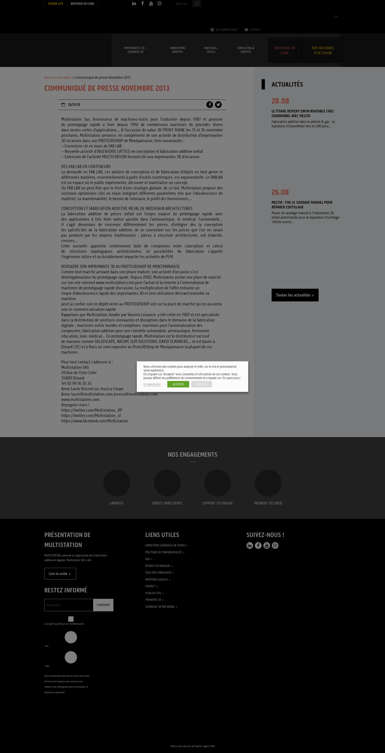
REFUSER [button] (201, 384)
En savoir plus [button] (152, 384)
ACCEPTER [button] (178, 384)
